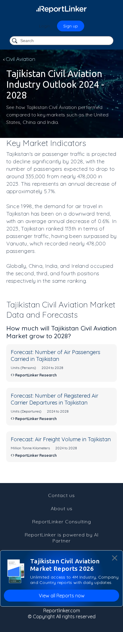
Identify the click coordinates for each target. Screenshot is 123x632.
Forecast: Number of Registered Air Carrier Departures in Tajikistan (54, 399)
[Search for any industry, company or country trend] (15, 41)
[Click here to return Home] (61, 8)
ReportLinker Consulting (61, 522)
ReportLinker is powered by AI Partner (62, 538)
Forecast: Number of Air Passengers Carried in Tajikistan (55, 355)
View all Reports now (61, 596)
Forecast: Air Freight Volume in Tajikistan (61, 439)
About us (62, 508)
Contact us (61, 495)
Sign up (70, 26)
